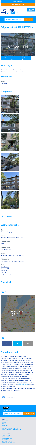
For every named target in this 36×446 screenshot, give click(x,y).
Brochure (26, 58)
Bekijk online (6, 58)
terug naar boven (10, 397)
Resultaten (5, 420)
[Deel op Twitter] (17, 343)
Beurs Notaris (5, 267)
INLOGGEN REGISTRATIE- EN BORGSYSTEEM (11, 429)
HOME (3, 419)
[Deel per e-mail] (28, 343)
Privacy (4, 423)
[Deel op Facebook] (7, 343)
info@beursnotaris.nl (8, 275)
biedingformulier (23, 380)
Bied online (17, 58)
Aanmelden (29, 413)
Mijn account (18, 1)
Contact (4, 422)
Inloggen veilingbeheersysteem (10, 428)
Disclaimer (5, 425)
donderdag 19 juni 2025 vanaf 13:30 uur (12, 255)
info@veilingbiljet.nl (8, 438)
